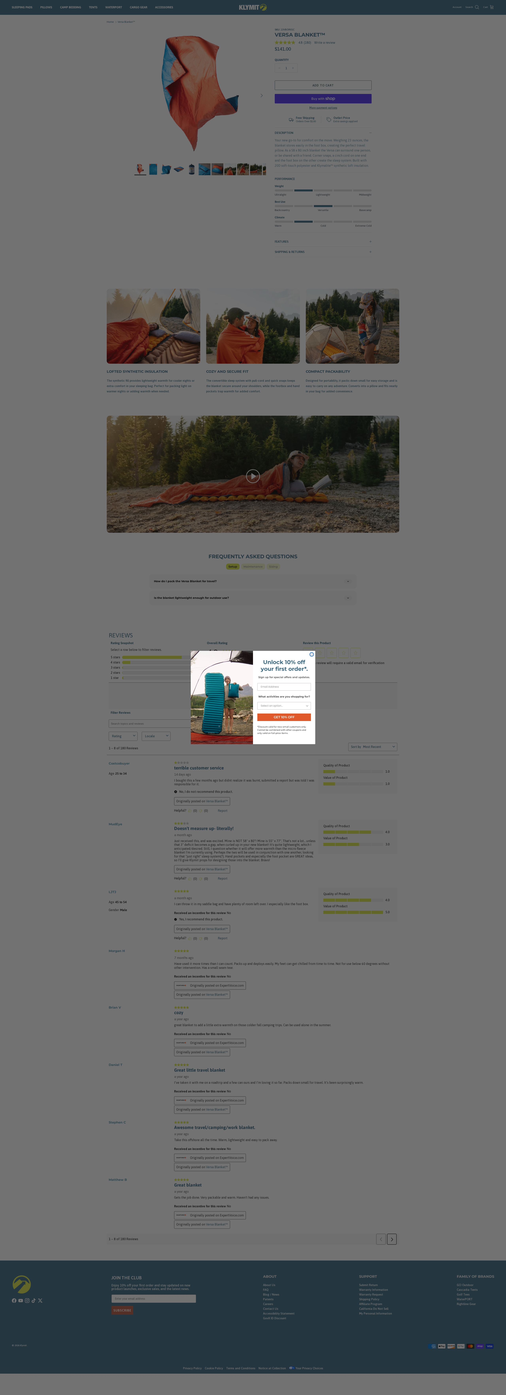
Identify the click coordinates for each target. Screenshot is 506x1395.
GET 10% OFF (284, 717)
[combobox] (283, 705)
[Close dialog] (312, 654)
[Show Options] (307, 705)
